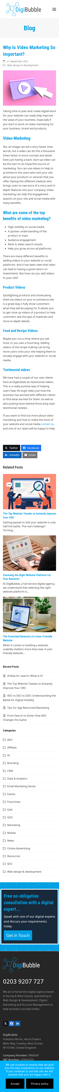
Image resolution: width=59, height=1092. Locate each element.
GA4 (9, 809)
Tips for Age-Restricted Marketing (28, 708)
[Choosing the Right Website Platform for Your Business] (29, 553)
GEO (10, 817)
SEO (9, 864)
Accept (15, 1083)
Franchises (13, 802)
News (10, 840)
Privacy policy (40, 1083)
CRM (10, 771)
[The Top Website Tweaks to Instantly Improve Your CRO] (29, 491)
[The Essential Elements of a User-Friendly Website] (29, 614)
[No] (55, 1076)
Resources (13, 856)
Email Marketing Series (21, 786)
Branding (13, 763)
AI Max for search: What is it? (25, 676)
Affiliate (12, 747)
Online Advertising (18, 848)
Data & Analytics (17, 778)
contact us (47, 424)
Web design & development (22, 65)
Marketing (13, 825)
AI (8, 755)
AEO (9, 740)
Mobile (11, 833)
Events (11, 794)
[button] (54, 9)
